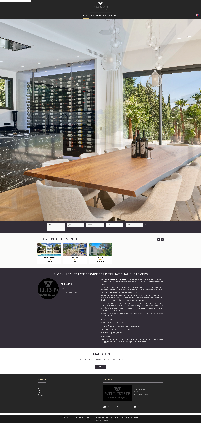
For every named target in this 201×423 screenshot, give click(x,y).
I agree (105, 421)
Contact (113, 15)
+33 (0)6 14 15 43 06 (71, 293)
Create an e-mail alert (145, 407)
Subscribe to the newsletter (117, 407)
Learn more (97, 421)
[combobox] (114, 225)
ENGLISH (197, 15)
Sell (105, 15)
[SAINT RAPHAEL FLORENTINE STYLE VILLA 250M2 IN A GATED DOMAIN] (49, 249)
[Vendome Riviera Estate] (101, 12)
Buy (92, 15)
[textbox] (115, 224)
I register (100, 367)
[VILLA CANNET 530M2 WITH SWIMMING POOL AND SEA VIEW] (75, 249)
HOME (86, 15)
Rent (98, 15)
